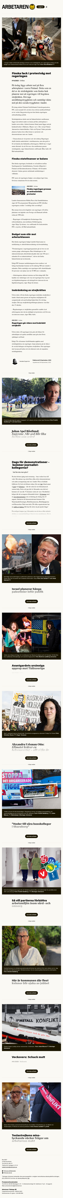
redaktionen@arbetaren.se (9, 1167)
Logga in (40, 7)
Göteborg (22, 487)
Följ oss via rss (8, 1172)
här (41, 484)
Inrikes (20, 320)
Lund (14, 487)
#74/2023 (15, 81)
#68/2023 (30, 186)
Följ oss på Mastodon (10, 1171)
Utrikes (22, 81)
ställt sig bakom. (19, 507)
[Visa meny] (46, 7)
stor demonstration (19, 497)
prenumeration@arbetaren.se (13, 1186)
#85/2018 (14, 320)
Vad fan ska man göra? (20, 472)
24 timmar (43, 494)
